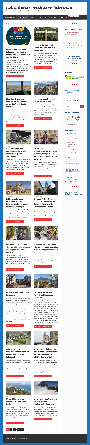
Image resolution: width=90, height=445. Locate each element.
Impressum (69, 177)
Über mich (33, 17)
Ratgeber (42, 17)
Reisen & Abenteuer (9, 17)
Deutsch (72, 16)
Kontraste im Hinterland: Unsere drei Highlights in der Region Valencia (45, 47)
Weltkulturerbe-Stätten (73, 163)
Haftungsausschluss (71, 181)
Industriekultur (71, 159)
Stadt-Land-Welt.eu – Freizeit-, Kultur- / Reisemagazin (39, 7)
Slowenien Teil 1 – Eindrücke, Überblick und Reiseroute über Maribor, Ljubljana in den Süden (46, 247)
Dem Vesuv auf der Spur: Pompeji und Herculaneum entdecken (44, 295)
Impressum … (62, 17)
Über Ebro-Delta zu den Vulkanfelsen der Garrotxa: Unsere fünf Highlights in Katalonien (74, 45)
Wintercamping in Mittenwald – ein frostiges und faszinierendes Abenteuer (46, 401)
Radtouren (69, 146)
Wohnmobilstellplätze (73, 136)
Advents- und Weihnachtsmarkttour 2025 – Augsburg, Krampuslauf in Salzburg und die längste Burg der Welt (45, 154)
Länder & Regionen (22, 17)
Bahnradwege (71, 150)
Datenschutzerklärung (72, 179)
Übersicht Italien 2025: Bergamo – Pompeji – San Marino (16, 401)
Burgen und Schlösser (72, 144)
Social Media (52, 17)
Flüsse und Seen (70, 142)
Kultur (68, 157)
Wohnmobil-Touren (71, 133)
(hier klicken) (74, 58)
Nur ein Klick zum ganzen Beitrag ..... (14, 76)
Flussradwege (71, 149)
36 (19, 429)
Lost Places (70, 161)
